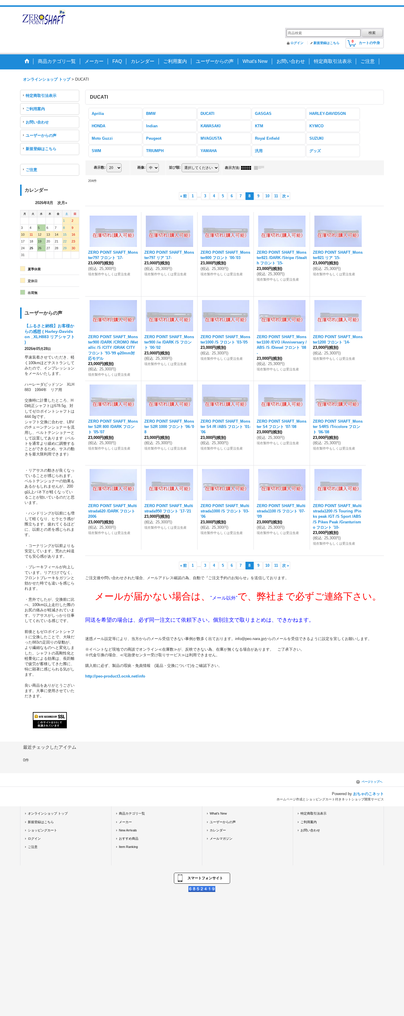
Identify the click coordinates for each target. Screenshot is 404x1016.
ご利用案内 (35, 109)
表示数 (100, 167)
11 (276, 196)
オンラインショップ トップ (48, 813)
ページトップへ (372, 781)
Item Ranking (128, 847)
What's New (218, 813)
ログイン (296, 43)
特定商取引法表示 (41, 95)
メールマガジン (221, 838)
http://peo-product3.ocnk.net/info (115, 676)
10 (267, 196)
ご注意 (31, 169)
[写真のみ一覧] (247, 168)
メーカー (125, 822)
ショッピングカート (42, 830)
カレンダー (218, 830)
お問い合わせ (37, 122)
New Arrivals (128, 830)
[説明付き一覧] (260, 168)
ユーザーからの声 (41, 135)
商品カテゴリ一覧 (132, 813)
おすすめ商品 (128, 838)
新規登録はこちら (326, 43)
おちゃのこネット (368, 794)
